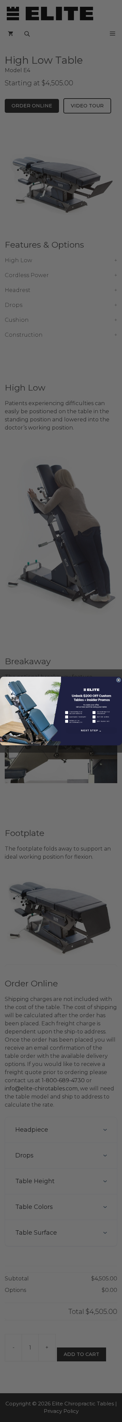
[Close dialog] (118, 680)
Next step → (91, 730)
